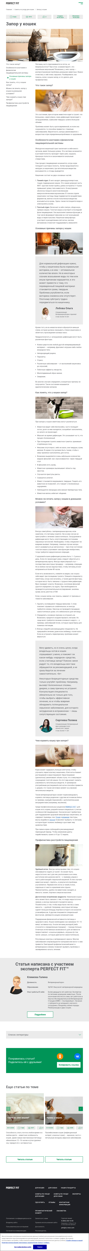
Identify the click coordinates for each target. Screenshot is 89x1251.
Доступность (39, 1226)
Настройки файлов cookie (22, 1247)
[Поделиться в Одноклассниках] (60, 1056)
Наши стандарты (68, 1188)
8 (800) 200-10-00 (67, 1221)
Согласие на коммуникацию (16, 1231)
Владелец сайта (11, 1222)
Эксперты (76, 1194)
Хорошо (40, 1247)
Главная (9, 9)
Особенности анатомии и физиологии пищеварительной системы (17, 70)
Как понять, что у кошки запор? (16, 83)
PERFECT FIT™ (71, 807)
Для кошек (39, 1188)
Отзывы (52, 1202)
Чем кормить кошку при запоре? (16, 98)
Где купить (40, 1202)
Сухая (58, 817)
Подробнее (40, 1014)
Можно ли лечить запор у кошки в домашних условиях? (16, 91)
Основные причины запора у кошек (20, 77)
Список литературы (18, 1034)
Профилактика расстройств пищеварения (17, 104)
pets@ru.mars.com (67, 1228)
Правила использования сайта (46, 1222)
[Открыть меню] (81, 3)
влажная (65, 817)
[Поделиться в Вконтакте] (77, 1056)
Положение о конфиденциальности (18, 1218)
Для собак (52, 1188)
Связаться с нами (41, 1218)
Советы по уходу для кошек (24, 9)
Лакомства (61, 1211)
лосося (52, 820)
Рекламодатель (40, 1231)
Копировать (69, 1065)
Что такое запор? (13, 64)
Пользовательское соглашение (17, 1226)
